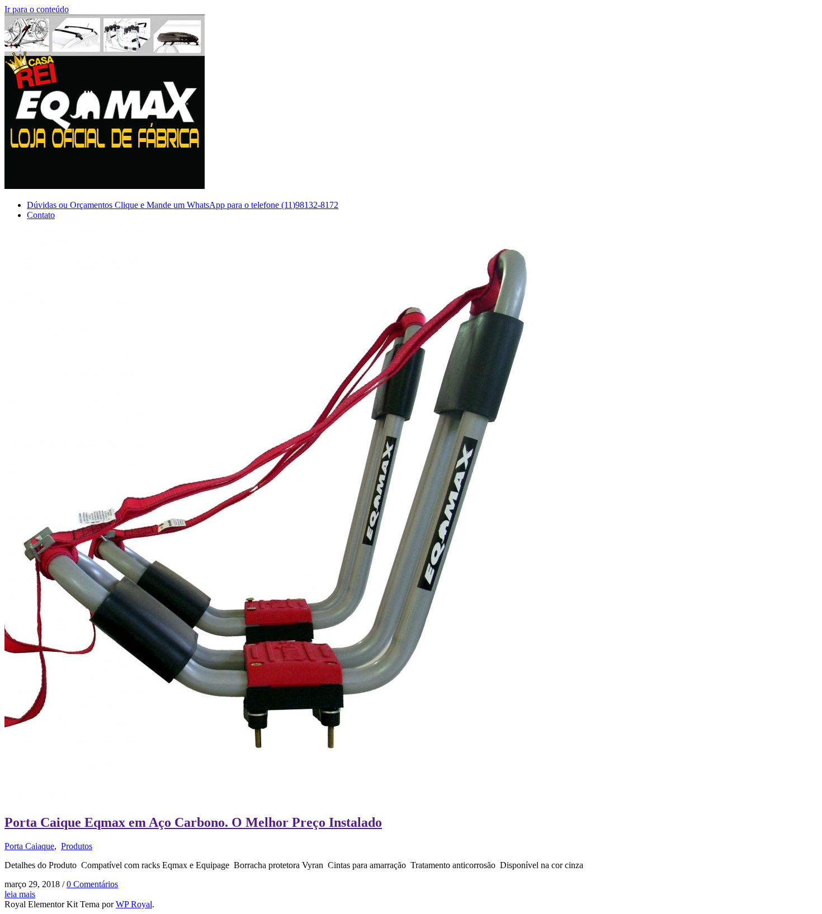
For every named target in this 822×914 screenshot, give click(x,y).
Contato (41, 215)
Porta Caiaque (29, 846)
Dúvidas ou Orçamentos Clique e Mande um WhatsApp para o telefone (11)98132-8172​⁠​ (182, 205)
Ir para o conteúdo (36, 9)
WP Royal (134, 904)
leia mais (19, 894)
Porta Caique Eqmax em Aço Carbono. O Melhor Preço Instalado (193, 822)
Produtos (76, 846)
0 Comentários (92, 884)
